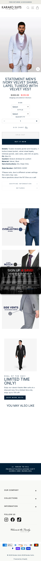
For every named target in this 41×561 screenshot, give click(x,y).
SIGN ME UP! (20, 285)
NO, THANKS (20, 291)
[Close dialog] (39, 268)
